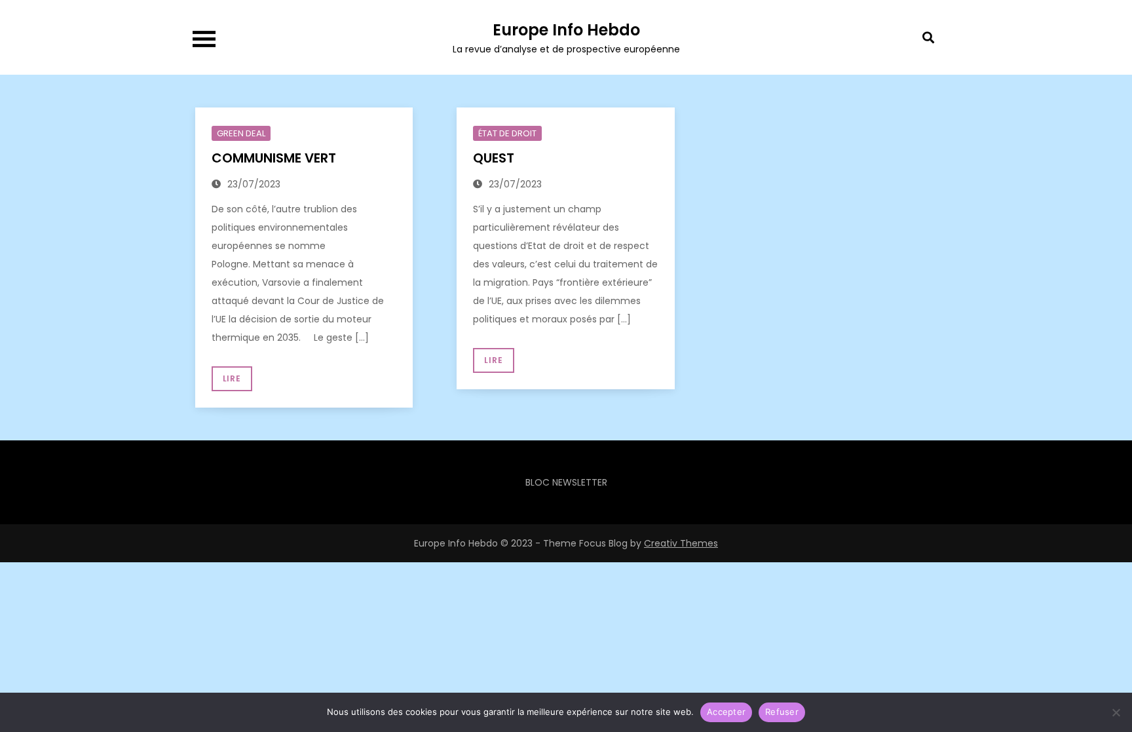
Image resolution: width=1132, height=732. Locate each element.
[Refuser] (1115, 712)
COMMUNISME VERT (275, 158)
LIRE (232, 378)
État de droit (507, 133)
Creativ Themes (681, 543)
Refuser (782, 711)
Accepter (726, 711)
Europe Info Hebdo (566, 30)
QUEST (495, 158)
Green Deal (241, 133)
